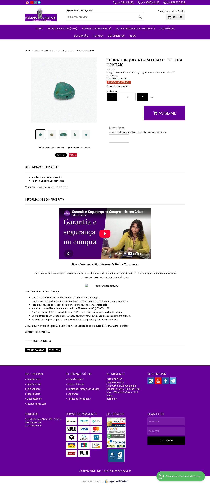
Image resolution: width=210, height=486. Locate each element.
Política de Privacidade (79, 398)
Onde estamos (34, 398)
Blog (132, 35)
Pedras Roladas (35, 350)
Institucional (34, 374)
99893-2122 (150, 2)
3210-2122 (125, 2)
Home (39, 28)
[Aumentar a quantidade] (142, 97)
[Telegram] (39, 2)
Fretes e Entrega (76, 384)
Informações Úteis (78, 374)
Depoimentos (164, 11)
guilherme (112, 398)
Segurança (73, 393)
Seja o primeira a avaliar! (118, 86)
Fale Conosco (34, 388)
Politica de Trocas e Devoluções (83, 388)
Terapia (98, 35)
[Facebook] (35, 2)
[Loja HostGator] (115, 481)
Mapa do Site (33, 393)
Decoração (81, 35)
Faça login (88, 10)
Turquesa (54, 350)
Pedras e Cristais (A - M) (62, 28)
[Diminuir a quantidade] (112, 97)
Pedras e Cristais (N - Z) (96, 28)
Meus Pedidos (178, 11)
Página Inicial (33, 384)
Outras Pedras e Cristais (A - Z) (135, 28)
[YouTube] (31, 2)
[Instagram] (27, 2)
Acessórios (167, 28)
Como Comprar (75, 379)
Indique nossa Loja (36, 403)
